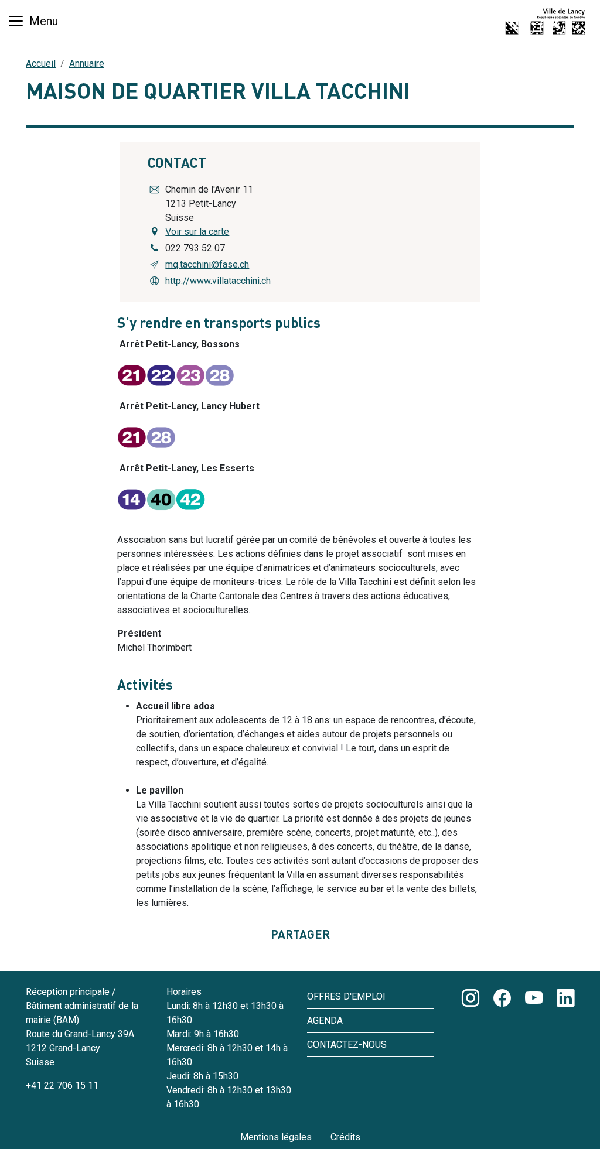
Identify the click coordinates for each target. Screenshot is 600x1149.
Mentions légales (276, 1137)
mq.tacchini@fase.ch (207, 264)
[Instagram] (470, 998)
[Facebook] (502, 998)
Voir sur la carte (197, 231)
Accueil (41, 63)
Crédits (345, 1137)
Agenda (325, 1020)
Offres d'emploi (346, 996)
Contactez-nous (347, 1044)
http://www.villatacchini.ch (218, 280)
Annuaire (86, 63)
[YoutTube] (534, 998)
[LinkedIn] (565, 998)
